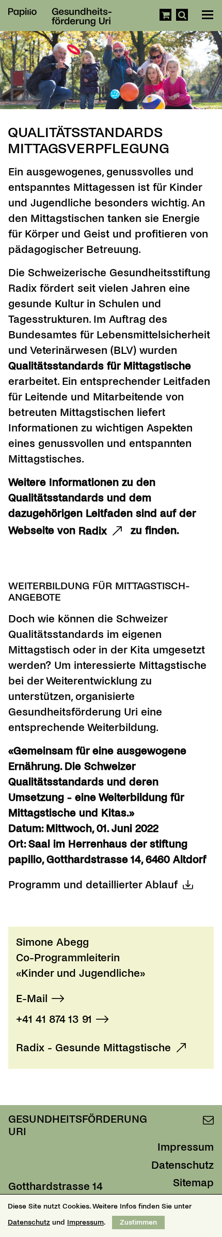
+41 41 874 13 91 (54, 1019)
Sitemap (193, 1182)
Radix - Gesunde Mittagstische (93, 1047)
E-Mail (31, 998)
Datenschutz (182, 1165)
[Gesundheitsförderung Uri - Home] (56, 12)
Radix (92, 530)
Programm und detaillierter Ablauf (93, 884)
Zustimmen (138, 1222)
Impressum (185, 1147)
